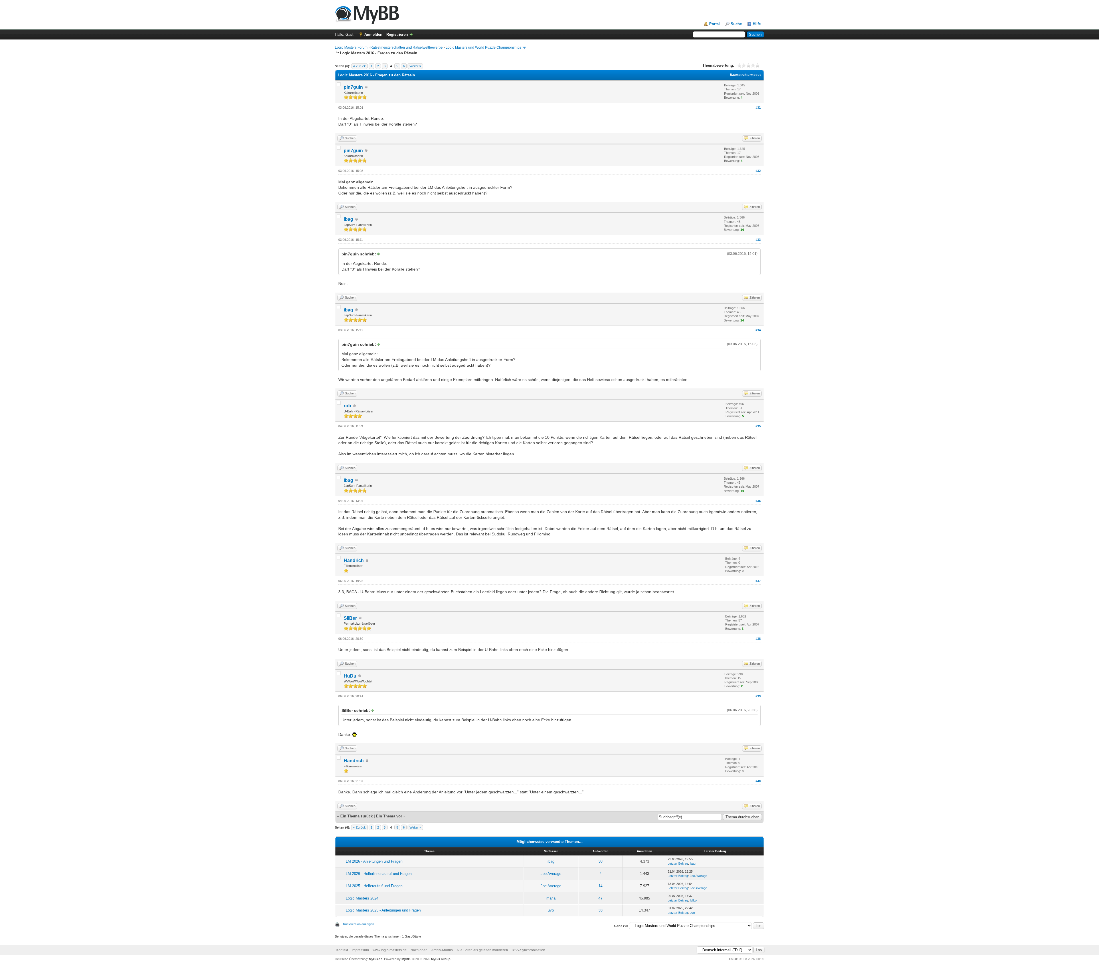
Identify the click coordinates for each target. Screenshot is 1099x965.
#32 (758, 170)
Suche (736, 24)
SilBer (350, 618)
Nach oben (419, 950)
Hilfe (757, 24)
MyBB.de (375, 959)
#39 (758, 696)
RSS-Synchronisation (528, 950)
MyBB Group (440, 959)
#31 (758, 107)
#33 (758, 239)
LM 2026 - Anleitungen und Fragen (374, 861)
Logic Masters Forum (351, 47)
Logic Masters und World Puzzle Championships (483, 47)
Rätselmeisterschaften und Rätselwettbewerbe (406, 47)
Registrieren (397, 34)
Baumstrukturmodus (745, 74)
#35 (758, 426)
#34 (758, 330)
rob (347, 405)
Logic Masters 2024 (362, 898)
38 (600, 861)
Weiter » (415, 66)
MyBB (406, 959)
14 (600, 886)
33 (600, 910)
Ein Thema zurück (356, 816)
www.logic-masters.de (390, 950)
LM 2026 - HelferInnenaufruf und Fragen (379, 873)
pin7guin (353, 87)
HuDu (350, 676)
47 (600, 898)
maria (551, 898)
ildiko (693, 900)
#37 (758, 581)
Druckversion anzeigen (358, 924)
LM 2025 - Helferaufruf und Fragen (374, 886)
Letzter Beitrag (678, 863)
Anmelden (373, 34)
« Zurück (359, 66)
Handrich (354, 560)
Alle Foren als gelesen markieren (482, 950)
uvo (551, 910)
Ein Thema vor (389, 816)
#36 (758, 501)
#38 (758, 638)
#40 (758, 781)
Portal (714, 24)
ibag (348, 219)
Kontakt (342, 950)
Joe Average (551, 873)
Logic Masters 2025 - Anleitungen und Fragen (383, 910)
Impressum (360, 950)
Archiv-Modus (442, 950)
